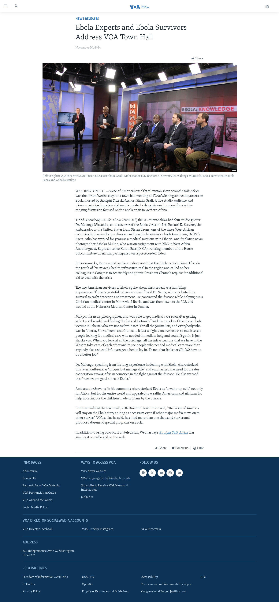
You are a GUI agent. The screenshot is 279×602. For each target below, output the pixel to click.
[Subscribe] (179, 473)
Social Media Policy (35, 507)
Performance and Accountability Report (166, 584)
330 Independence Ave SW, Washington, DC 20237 (49, 553)
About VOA (30, 471)
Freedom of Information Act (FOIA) (45, 577)
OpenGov (88, 584)
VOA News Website (93, 471)
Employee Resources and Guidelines (105, 591)
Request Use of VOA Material (41, 485)
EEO (203, 577)
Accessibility (149, 577)
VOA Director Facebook (38, 529)
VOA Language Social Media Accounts (105, 478)
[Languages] (267, 6)
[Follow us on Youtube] (161, 473)
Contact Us (29, 478)
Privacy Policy (32, 591)
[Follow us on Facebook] (143, 473)
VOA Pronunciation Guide (39, 493)
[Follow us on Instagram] (170, 473)
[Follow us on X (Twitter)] (152, 473)
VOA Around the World (37, 500)
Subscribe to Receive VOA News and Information (104, 488)
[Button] (197, 58)
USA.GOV (88, 577)
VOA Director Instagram (97, 529)
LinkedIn (87, 497)
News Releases (87, 19)
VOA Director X (151, 529)
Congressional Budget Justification (163, 591)
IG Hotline (29, 584)
